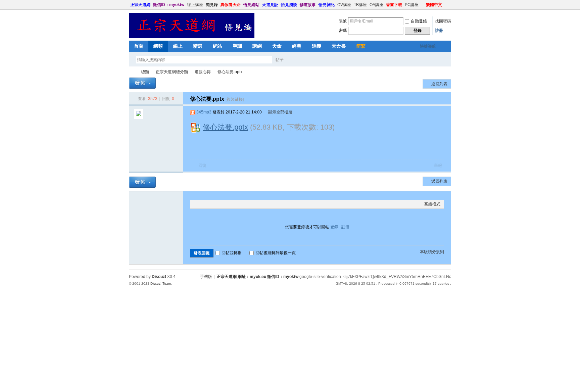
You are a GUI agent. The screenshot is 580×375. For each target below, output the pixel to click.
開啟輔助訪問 (423, 5)
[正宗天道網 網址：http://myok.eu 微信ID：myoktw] (191, 36)
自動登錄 (419, 21)
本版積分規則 (432, 251)
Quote (227, 204)
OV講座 (344, 4)
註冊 (439, 30)
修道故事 (308, 4)
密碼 (343, 30)
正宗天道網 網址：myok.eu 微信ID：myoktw (257, 276)
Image (210, 204)
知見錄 (212, 4)
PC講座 (412, 4)
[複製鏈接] (235, 99)
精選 (197, 46)
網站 (217, 46)
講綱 (257, 46)
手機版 (206, 276)
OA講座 (376, 4)
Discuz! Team (160, 283)
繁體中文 (434, 4)
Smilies (244, 204)
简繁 (361, 46)
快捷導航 (428, 46)
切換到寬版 (447, 5)
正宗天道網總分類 (172, 71)
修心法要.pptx (230, 71)
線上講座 (195, 4)
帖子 (280, 59)
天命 (277, 46)
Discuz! (159, 276)
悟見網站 (251, 4)
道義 (316, 46)
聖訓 (237, 46)
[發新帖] (142, 83)
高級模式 (432, 204)
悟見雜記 (327, 4)
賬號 (343, 21)
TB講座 (360, 4)
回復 (202, 165)
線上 (178, 46)
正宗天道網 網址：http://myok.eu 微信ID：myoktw (131, 72)
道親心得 (203, 71)
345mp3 (203, 112)
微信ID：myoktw (168, 4)
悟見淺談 (289, 4)
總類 (158, 46)
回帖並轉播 (232, 252)
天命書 (339, 46)
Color (202, 204)
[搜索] (299, 59)
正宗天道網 (140, 4)
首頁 (138, 46)
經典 (296, 46)
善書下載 (394, 4)
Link (218, 204)
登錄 (334, 227)
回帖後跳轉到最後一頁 (275, 252)
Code (235, 204)
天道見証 (270, 4)
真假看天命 (231, 4)
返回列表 (439, 84)
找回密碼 (443, 21)
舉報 (438, 165)
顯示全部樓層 (280, 112)
